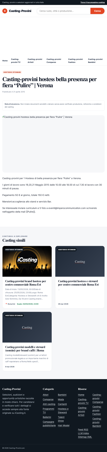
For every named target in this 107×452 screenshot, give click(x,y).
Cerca (97, 11)
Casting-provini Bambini (95, 60)
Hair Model (63, 425)
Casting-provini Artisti (35, 60)
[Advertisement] (53, 36)
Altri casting (49, 404)
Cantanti (62, 404)
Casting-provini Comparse (54, 60)
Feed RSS (83, 429)
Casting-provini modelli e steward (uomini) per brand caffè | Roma (25, 349)
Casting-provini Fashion (75, 60)
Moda (61, 399)
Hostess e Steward (12, 72)
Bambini (62, 394)
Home (5, 61)
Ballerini (47, 417)
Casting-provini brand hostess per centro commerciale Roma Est (25, 283)
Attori (45, 394)
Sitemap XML (85, 437)
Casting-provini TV (15, 60)
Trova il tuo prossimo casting (93, 2)
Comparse (48, 399)
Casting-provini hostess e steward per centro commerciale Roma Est (78, 283)
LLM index (83, 433)
